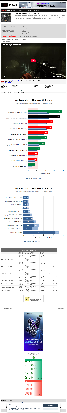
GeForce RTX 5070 (29, 369)
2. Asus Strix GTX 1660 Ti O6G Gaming (9, 28)
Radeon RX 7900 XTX (29, 383)
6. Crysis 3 (4, 32)
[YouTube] (65, 10)
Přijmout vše (50, 405)
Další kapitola (61, 308)
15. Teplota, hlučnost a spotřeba (26, 32)
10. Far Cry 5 (22, 26)
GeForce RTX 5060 (29, 374)
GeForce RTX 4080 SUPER (30, 365)
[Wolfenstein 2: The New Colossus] (2, 81)
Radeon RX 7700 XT (29, 390)
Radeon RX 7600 (28, 394)
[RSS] (61, 10)
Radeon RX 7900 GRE (29, 388)
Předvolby (50, 408)
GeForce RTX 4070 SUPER (30, 370)
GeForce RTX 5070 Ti (29, 367)
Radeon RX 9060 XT (29, 392)
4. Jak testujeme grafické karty (8, 30)
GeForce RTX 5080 (29, 364)
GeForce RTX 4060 (29, 377)
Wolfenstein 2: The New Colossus (12, 80)
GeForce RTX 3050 (29, 378)
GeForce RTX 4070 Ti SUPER (31, 368)
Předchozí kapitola (7, 308)
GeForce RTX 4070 (29, 372)
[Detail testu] (56, 256)
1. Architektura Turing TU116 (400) (8, 26)
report (6, 10)
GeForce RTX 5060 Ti (29, 373)
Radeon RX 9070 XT (29, 384)
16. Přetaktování (23, 33)
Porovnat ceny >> (9, 82)
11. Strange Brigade (24, 28)
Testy (30, 10)
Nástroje (37, 10)
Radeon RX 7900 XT (29, 385)
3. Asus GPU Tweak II (6, 29)
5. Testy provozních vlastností (8, 31)
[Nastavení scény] (63, 92)
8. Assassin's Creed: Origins (7, 35)
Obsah (14, 10)
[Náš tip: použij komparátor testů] (33, 301)
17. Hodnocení (23, 35)
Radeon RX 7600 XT (29, 393)
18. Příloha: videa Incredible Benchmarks (28, 36)
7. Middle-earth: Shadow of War (8, 33)
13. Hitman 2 (22, 30)
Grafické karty (22, 10)
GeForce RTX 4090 (29, 363)
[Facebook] (63, 10)
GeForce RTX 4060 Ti (29, 376)
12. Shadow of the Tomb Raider (26, 29)
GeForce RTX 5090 (29, 361)
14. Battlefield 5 (23, 31)
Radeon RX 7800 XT (29, 389)
